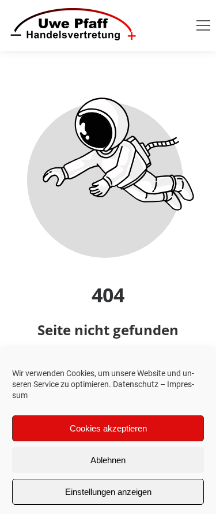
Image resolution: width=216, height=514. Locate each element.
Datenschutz (135, 384)
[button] (203, 25)
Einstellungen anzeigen (108, 492)
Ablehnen (108, 460)
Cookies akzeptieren (108, 428)
